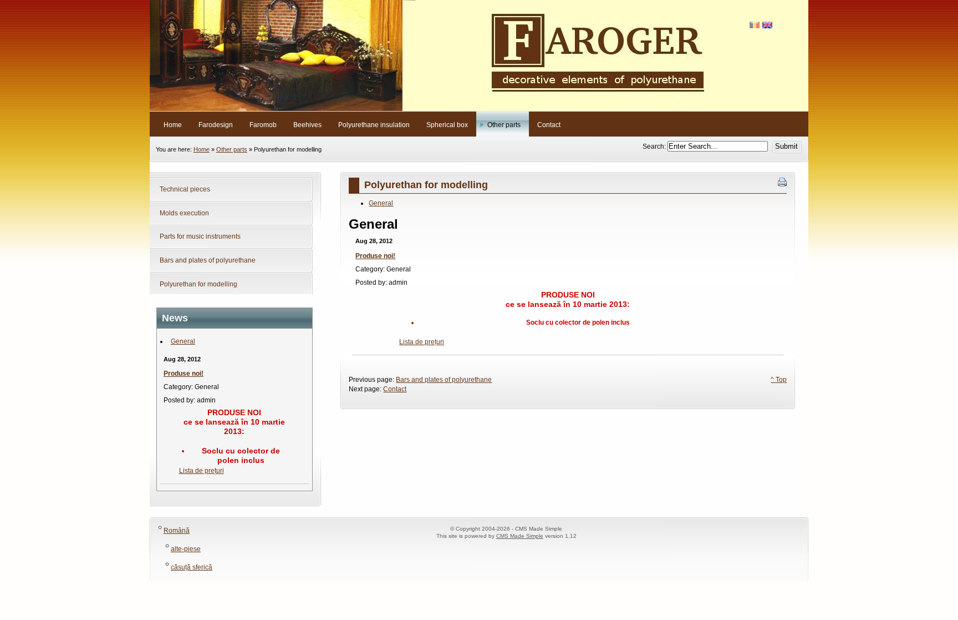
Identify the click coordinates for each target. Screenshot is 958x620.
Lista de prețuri (201, 471)
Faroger (479, 55)
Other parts (231, 149)
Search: (655, 146)
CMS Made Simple (519, 536)
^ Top (779, 380)
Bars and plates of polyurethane (444, 380)
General (183, 341)
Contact (394, 389)
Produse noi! (183, 373)
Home (201, 149)
